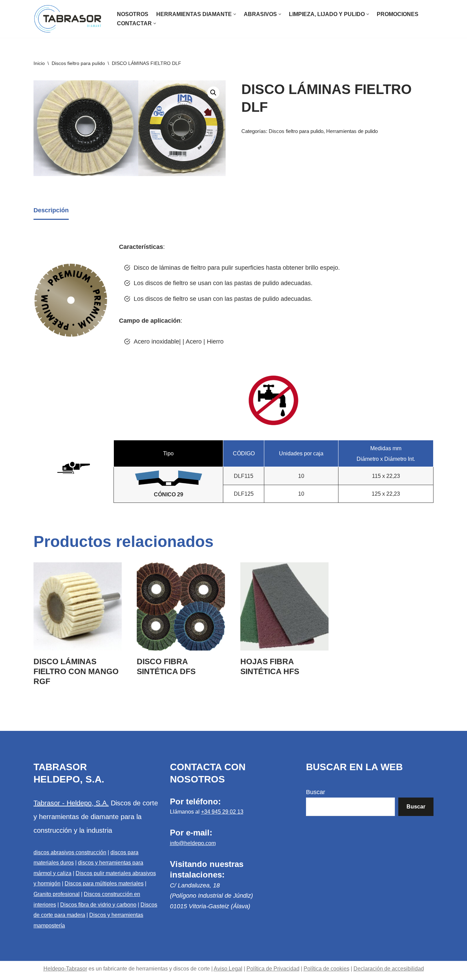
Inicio (39, 63)
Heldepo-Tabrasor (65, 969)
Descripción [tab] (51, 210)
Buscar (315, 792)
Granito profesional (57, 894)
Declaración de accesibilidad (388, 969)
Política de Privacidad (272, 969)
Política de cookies (326, 969)
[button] (235, 14)
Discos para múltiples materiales (104, 883)
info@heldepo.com (193, 843)
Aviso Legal (228, 969)
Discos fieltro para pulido (78, 63)
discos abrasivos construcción (70, 852)
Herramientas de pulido (352, 131)
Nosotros (132, 14)
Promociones (397, 14)
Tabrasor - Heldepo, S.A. (71, 803)
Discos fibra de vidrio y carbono (98, 905)
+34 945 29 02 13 (222, 812)
